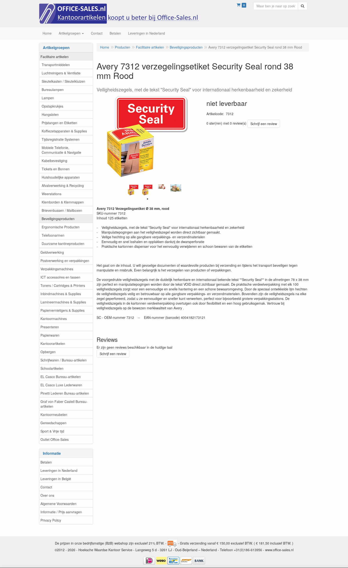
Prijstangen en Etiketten (59, 122)
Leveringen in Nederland (58, 470)
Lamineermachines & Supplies (63, 302)
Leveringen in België (55, 478)
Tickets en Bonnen (56, 169)
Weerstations (51, 193)
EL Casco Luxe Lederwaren (61, 385)
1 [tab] (147, 199)
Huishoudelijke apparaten (61, 177)
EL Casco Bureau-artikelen (60, 376)
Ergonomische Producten (61, 227)
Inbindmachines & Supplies (60, 293)
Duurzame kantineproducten (63, 243)
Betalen (46, 462)
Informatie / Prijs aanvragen (61, 511)
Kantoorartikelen (52, 343)
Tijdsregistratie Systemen (61, 139)
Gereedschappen (53, 422)
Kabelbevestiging (54, 160)
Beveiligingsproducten (58, 218)
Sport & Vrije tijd (52, 431)
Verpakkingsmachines (56, 268)
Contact (46, 487)
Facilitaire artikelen (54, 56)
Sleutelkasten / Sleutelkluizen (63, 81)
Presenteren (49, 327)
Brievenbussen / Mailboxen (62, 210)
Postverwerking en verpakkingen (64, 260)
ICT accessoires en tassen (60, 277)
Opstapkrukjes (52, 106)
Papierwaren (49, 335)
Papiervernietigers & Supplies (62, 310)
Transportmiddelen (56, 64)
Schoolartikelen (51, 368)
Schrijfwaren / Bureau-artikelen (63, 360)
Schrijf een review (263, 123)
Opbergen (48, 351)
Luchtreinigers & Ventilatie (61, 73)
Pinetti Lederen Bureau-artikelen (64, 393)
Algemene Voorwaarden (58, 503)
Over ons (47, 495)
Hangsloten (50, 114)
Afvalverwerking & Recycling (63, 185)
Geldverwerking (52, 252)
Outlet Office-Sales (54, 439)
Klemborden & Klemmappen (63, 202)
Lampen (48, 97)
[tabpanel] (133, 189)
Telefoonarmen (53, 235)
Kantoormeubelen (53, 414)
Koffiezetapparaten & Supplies (64, 131)
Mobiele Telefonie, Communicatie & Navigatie (61, 150)
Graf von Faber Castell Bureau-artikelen (64, 404)
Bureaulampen (53, 89)
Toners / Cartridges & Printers (62, 285)
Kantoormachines (53, 318)
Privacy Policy (50, 520)
